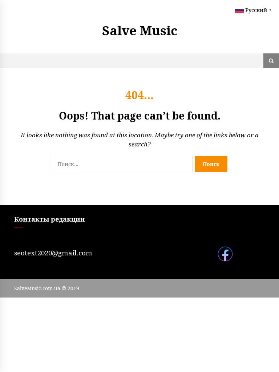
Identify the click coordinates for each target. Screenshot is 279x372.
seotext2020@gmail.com (53, 252)
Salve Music (139, 30)
